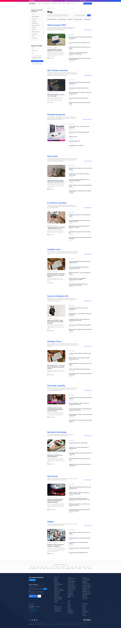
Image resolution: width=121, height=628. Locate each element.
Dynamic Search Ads (57, 591)
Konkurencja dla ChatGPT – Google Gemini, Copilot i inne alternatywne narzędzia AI (55, 322)
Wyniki (64, 3)
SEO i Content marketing (61, 19)
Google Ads (56, 578)
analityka (51, 568)
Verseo (43, 622)
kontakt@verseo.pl (33, 610)
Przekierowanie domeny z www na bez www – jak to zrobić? (56, 95)
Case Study (34, 20)
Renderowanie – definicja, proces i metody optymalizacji (55, 455)
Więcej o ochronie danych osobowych (37, 63)
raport (63, 568)
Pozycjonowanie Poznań (86, 594)
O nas (74, 3)
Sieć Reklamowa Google (58, 588)
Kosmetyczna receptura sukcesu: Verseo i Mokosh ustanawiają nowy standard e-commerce (55, 409)
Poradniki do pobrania (56, 114)
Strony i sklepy (54, 3)
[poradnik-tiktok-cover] (56, 132)
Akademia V (69, 3)
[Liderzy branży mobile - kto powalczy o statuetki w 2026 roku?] (56, 490)
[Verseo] (32, 3)
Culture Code (34, 38)
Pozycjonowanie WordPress (86, 585)
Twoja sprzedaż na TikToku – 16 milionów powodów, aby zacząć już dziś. (79, 127)
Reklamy (39, 3)
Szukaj (89, 15)
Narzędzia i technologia (56, 432)
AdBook (50, 521)
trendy (29, 568)
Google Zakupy (56, 585)
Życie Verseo (52, 476)
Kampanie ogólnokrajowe (71, 581)
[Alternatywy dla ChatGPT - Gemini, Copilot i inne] (56, 311)
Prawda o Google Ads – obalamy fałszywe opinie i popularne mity (54, 50)
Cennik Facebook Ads (57, 611)
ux (82, 568)
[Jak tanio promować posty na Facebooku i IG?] (56, 171)
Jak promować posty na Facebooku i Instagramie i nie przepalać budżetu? (55, 181)
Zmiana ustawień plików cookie (62, 622)
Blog (68, 601)
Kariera (33, 36)
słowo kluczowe (90, 568)
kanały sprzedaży (67, 568)
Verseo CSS (56, 587)
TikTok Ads (56, 581)
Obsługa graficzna (70, 590)
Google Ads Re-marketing (58, 584)
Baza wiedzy (70, 609)
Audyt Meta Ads (70, 594)
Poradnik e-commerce (73, 136)
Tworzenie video (70, 591)
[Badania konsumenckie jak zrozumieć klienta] (56, 264)
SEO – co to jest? (84, 598)
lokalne (80, 568)
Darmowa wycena (87, 3)
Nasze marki (34, 29)
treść (40, 568)
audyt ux (54, 624)
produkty (85, 568)
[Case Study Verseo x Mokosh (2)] (56, 399)
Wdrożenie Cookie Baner (71, 587)
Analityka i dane (53, 249)
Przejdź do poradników (87, 119)
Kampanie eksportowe (71, 582)
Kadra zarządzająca (35, 16)
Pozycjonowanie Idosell (85, 583)
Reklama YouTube (57, 582)
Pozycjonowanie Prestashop (86, 586)
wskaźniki (43, 568)
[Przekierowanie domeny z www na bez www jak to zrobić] (56, 85)
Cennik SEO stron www (57, 606)
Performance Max (57, 596)
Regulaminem (30, 592)
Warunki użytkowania (71, 622)
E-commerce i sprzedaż (77, 19)
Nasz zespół (34, 18)
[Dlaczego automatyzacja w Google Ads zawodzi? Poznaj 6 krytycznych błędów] (56, 535)
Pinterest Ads (56, 600)
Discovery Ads (56, 594)
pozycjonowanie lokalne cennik (62, 624)
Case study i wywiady (56, 385)
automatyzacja (73, 568)
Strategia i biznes (54, 341)
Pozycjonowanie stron (85, 578)
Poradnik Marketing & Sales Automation (76, 145)
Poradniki (69, 604)
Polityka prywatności (79, 622)
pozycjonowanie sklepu (44, 624)
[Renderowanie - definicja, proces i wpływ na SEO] (56, 446)
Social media (69, 19)
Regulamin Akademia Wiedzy (87, 622)
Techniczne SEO (84, 597)
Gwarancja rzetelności (35, 31)
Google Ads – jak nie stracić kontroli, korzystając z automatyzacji (55, 545)
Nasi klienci (34, 27)
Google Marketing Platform (58, 597)
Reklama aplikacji (56, 593)
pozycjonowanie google (38, 624)
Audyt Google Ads (70, 593)
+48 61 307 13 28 (33, 609)
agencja (55, 568)
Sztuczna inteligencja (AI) (57, 296)
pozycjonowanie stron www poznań (77, 624)
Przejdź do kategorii (87, 29)
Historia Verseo (34, 33)
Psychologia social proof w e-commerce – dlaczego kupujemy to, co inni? (56, 227)
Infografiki (69, 606)
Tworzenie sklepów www (71, 585)
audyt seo (56, 624)
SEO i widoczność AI (46, 3)
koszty (37, 568)
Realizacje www (34, 23)
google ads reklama (69, 624)
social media (33, 568)
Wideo (69, 607)
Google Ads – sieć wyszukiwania (59, 590)
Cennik (59, 3)
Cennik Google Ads (57, 609)
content (48, 568)
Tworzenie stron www (71, 584)
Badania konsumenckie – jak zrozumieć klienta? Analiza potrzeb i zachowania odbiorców (56, 275)
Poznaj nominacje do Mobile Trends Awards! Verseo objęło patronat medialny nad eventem (55, 501)
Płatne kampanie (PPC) (51, 19)
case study (59, 568)
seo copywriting (50, 624)
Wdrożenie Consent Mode (72, 588)
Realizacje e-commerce (36, 25)
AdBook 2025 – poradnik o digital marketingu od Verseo (79, 132)
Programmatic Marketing (71, 578)
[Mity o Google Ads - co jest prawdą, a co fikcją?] (56, 40)
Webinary (69, 603)
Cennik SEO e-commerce (58, 608)
